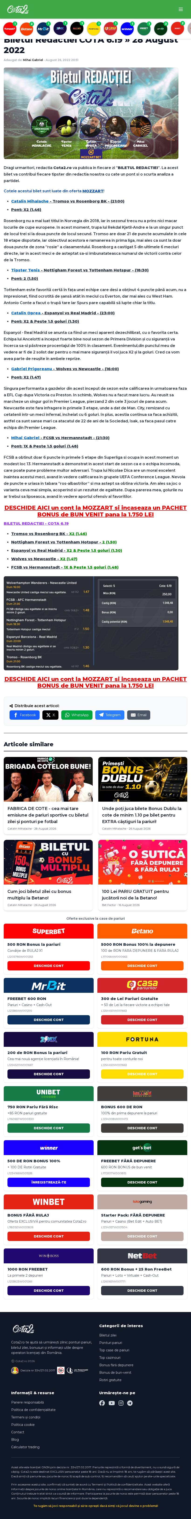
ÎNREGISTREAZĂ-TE (48, 1182)
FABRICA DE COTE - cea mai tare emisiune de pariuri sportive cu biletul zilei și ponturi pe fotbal (48, 815)
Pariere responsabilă (27, 1402)
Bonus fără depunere (116, 1365)
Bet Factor (109, 905)
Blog (15, 1440)
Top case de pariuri (114, 1350)
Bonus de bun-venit (115, 1372)
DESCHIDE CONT (49, 966)
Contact (17, 1432)
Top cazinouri (109, 1358)
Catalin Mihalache (19, 828)
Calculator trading (25, 1447)
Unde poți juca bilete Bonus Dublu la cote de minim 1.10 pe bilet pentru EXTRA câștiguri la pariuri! (141, 815)
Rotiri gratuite (110, 1380)
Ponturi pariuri (110, 1343)
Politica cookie (23, 1425)
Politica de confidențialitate (33, 1410)
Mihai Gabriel (33, 60)
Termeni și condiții (25, 1417)
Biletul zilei (107, 1335)
